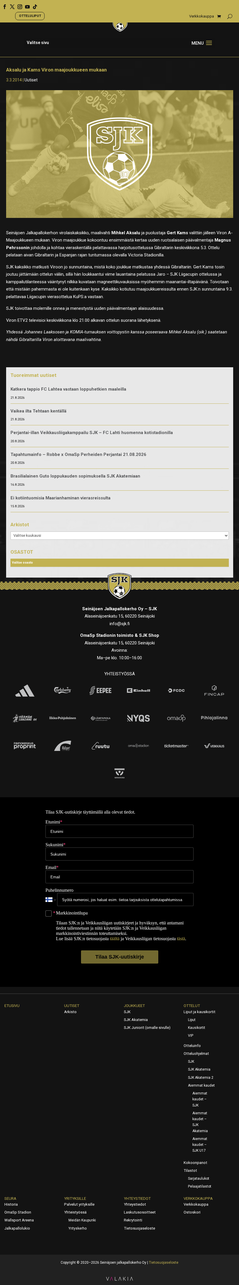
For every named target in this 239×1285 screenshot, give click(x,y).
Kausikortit (196, 1028)
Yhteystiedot (137, 1198)
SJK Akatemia (136, 1019)
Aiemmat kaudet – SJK (199, 1099)
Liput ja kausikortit (199, 1012)
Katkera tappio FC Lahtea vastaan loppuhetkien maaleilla (68, 389)
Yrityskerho (77, 1228)
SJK (127, 1012)
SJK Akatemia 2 (200, 1078)
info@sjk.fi (120, 623)
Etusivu (12, 1005)
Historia (11, 1204)
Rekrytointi (133, 1220)
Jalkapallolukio (17, 1228)
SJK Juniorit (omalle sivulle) (147, 1027)
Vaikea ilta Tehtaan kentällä (38, 411)
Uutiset (31, 80)
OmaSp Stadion (17, 1212)
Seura (10, 1198)
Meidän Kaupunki (82, 1220)
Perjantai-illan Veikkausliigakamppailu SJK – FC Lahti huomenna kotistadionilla (91, 432)
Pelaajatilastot (199, 1186)
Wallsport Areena (19, 1220)
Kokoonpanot (195, 1162)
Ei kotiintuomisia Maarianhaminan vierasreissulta (60, 498)
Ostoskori (192, 1212)
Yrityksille (75, 1198)
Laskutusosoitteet (140, 1212)
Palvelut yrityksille (79, 1204)
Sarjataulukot (198, 1178)
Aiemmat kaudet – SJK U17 (199, 1145)
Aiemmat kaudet (201, 1085)
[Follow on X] (10, 4)
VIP (190, 1036)
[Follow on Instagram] (17, 4)
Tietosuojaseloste (139, 1228)
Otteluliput (30, 16)
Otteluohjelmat (196, 1053)
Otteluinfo (192, 1045)
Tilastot (190, 1170)
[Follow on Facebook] (2, 4)
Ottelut (192, 1005)
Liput (192, 1020)
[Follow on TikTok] (33, 4)
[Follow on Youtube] (25, 4)
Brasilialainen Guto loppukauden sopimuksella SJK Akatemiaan (75, 476)
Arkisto (70, 1012)
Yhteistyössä (75, 1212)
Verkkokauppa (201, 16)
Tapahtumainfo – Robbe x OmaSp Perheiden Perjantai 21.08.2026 (78, 454)
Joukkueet (134, 1005)
